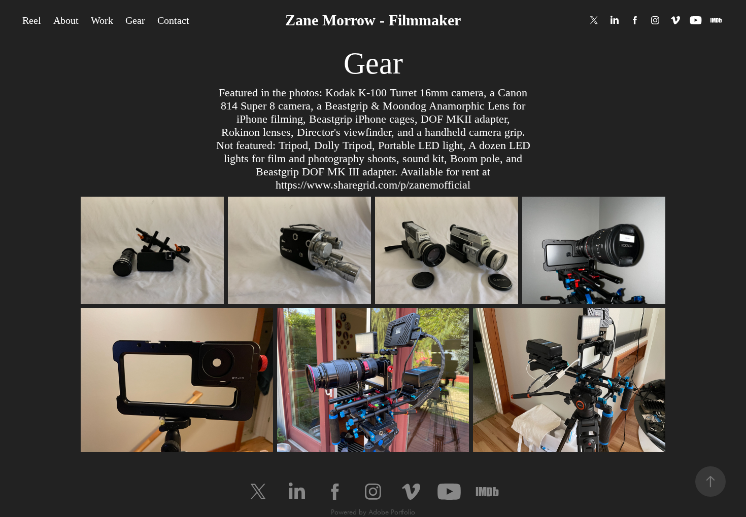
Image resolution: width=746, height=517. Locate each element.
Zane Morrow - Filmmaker (373, 20)
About (66, 20)
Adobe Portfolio (391, 511)
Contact (173, 20)
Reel (31, 20)
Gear (135, 20)
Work (102, 20)
